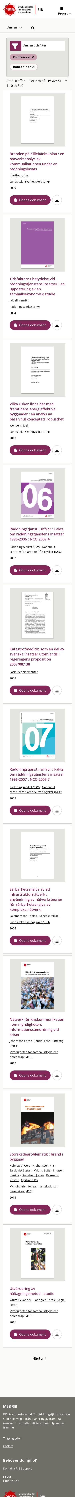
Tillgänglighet (12, 1438)
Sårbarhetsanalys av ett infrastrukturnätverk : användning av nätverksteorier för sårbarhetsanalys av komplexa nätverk (36, 899)
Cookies (8, 1446)
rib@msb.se (11, 1481)
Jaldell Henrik (18, 300)
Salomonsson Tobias (23, 916)
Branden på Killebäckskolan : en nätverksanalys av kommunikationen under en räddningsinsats (37, 161)
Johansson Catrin (21, 1041)
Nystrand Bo (29, 1180)
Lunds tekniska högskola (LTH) (30, 181)
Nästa (38, 1358)
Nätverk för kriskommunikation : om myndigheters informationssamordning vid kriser (37, 1027)
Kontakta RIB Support (17, 1468)
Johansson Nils (45, 1165)
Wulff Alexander (20, 1300)
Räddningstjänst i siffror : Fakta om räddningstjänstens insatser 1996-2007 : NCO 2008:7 (37, 774)
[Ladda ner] (57, 200)
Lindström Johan (33, 1175)
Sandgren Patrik (44, 1300)
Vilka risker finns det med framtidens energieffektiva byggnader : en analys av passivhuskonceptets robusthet (37, 411)
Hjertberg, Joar (19, 175)
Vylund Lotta (42, 1170)
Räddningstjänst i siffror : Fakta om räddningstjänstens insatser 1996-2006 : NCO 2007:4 (37, 534)
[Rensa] (33, 67)
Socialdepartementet (24, 672)
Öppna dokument (32, 200)
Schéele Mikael (49, 916)
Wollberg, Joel (19, 425)
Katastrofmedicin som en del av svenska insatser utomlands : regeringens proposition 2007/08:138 (37, 657)
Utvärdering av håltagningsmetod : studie (32, 1291)
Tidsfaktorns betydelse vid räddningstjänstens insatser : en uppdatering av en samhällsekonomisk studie (37, 286)
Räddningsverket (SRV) (25, 307)
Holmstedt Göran (21, 1165)
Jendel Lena (42, 1041)
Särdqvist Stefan (21, 1170)
